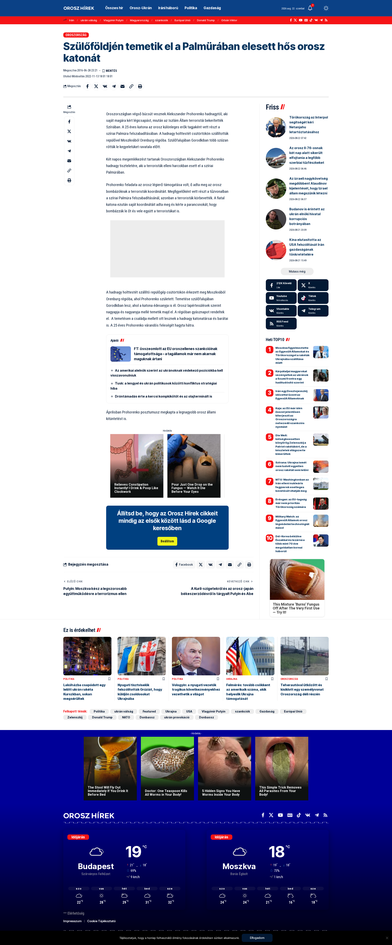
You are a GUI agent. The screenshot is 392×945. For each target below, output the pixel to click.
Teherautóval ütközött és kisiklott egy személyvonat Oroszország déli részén (302, 689)
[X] (295, 20)
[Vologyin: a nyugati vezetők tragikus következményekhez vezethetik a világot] (196, 656)
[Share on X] (96, 86)
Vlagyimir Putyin (114, 20)
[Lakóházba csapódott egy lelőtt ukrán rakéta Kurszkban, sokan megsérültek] (87, 656)
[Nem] (387, 938)
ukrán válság (89, 20)
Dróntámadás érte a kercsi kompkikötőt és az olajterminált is (163, 396)
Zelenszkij (74, 717)
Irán (71, 20)
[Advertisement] (167, 248)
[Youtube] (281, 298)
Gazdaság (266, 711)
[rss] (281, 323)
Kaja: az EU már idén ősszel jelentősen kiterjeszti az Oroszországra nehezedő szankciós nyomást (289, 417)
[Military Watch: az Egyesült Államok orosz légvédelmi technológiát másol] (321, 521)
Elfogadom (257, 937)
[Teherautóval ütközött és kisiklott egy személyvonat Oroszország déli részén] (305, 656)
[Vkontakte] (316, 20)
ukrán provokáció (176, 717)
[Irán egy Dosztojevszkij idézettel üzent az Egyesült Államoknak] (321, 395)
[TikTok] (311, 20)
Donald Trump (206, 20)
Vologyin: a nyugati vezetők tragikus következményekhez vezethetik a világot (196, 689)
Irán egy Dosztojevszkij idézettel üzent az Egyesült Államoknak (291, 394)
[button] (318, 8)
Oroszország (76, 35)
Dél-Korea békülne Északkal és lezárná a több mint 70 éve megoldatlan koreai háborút (290, 544)
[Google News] (306, 20)
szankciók (161, 20)
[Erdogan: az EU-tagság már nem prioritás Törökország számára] (321, 503)
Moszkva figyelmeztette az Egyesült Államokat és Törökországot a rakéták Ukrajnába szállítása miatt (292, 355)
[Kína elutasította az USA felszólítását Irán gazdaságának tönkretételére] (276, 250)
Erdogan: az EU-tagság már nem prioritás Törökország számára (291, 503)
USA (189, 711)
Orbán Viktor (229, 20)
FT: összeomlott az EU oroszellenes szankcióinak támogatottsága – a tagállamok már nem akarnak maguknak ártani (175, 354)
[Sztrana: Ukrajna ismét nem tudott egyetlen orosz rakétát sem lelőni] (321, 467)
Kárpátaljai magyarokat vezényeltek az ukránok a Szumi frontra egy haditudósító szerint (291, 377)
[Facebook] (291, 20)
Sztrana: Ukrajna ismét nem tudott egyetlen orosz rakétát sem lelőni (291, 466)
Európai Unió (182, 20)
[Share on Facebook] (87, 86)
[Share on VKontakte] (105, 86)
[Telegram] (321, 20)
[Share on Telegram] (114, 86)
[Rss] (326, 20)
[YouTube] (300, 20)
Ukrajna (231, 678)
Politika (68, 678)
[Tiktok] (313, 298)
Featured (149, 711)
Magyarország (139, 20)
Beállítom (167, 541)
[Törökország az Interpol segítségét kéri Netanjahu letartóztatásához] (276, 127)
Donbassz (147, 717)
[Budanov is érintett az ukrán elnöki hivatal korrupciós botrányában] (276, 219)
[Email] (122, 86)
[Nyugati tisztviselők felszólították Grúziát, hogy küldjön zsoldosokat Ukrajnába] (142, 656)
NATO (126, 717)
